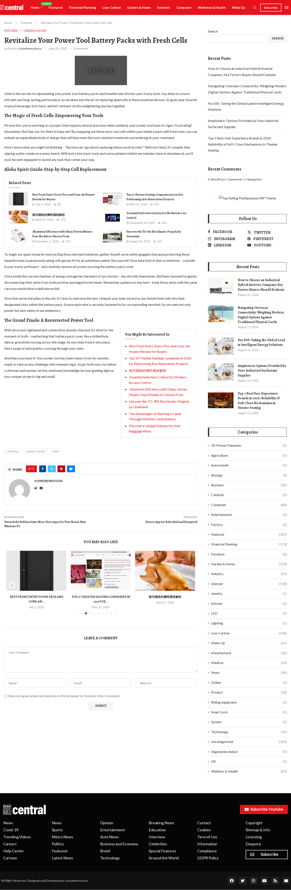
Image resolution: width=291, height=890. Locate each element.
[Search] (255, 8)
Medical (249, 663)
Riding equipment (249, 702)
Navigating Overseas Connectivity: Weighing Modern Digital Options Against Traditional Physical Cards (261, 314)
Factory (249, 524)
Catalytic (249, 495)
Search (213, 31)
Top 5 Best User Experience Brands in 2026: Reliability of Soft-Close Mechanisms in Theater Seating (243, 144)
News (249, 672)
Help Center (13, 851)
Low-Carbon (111, 7)
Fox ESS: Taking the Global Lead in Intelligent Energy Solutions (261, 342)
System (249, 722)
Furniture (249, 554)
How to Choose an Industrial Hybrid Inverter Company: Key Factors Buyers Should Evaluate (261, 285)
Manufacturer (249, 653)
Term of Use (207, 837)
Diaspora (253, 844)
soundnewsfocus (30, 48)
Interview (157, 837)
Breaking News (161, 823)
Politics (58, 844)
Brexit (105, 851)
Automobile (249, 465)
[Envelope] (286, 880)
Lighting (249, 623)
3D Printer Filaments (249, 445)
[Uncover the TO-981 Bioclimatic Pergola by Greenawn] (112, 236)
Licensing (254, 837)
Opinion (106, 823)
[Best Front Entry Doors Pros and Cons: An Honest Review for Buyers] (18, 199)
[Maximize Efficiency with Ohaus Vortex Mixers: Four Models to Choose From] (18, 236)
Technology (249, 732)
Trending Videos (17, 837)
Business (249, 485)
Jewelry (249, 593)
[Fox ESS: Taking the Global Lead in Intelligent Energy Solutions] (220, 346)
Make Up (238, 7)
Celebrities (158, 844)
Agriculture (249, 455)
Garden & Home (139, 7)
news (55, 451)
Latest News (62, 858)
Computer (184, 7)
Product (249, 692)
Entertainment (249, 514)
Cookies (204, 830)
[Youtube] (264, 880)
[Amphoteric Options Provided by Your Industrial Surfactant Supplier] (220, 372)
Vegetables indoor (249, 752)
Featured (56, 7)
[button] (12, 585)
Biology (249, 475)
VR (249, 761)
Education (157, 830)
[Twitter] (242, 880)
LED (249, 613)
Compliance (207, 851)
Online (249, 682)
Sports (57, 830)
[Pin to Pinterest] (61, 468)
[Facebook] (232, 880)
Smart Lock (249, 712)
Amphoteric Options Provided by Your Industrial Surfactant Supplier (262, 370)
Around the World (164, 858)
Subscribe (271, 7)
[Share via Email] (71, 468)
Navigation (254, 179)
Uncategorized (249, 742)
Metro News (62, 837)
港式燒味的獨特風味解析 (48, 215)
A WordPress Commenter (225, 179)
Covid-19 (10, 830)
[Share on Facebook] (42, 468)
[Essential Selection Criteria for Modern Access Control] (112, 217)
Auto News (109, 837)
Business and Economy (119, 844)
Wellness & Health (212, 7)
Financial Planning (82, 7)
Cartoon (10, 858)
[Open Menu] (286, 7)
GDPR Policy (208, 858)
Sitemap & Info (258, 830)
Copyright (254, 823)
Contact (204, 823)
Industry (249, 574)
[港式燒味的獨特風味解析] (18, 216)
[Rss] (275, 880)
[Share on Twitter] (52, 468)
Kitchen (249, 603)
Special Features (162, 851)
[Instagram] (253, 880)
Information (207, 844)
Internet (163, 7)
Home (38, 6)
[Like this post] (32, 468)
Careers (10, 844)
